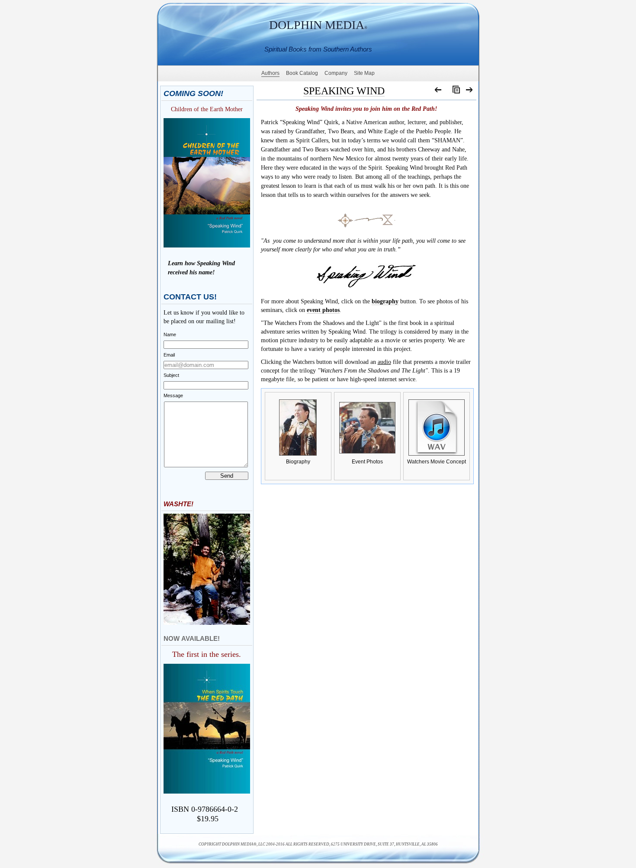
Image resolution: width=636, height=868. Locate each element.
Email (169, 354)
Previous (438, 91)
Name (170, 334)
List (454, 91)
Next (469, 91)
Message (173, 395)
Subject (171, 375)
